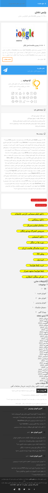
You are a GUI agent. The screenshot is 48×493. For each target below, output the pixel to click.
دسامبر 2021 (43, 356)
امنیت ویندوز (27, 150)
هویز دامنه (44, 386)
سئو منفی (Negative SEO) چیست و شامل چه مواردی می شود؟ (29, 173)
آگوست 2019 (43, 374)
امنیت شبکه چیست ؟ (35, 150)
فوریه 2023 (43, 345)
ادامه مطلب (7, 59)
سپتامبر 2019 (43, 372)
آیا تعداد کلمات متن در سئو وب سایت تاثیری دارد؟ (30, 444)
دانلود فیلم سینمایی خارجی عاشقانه (29, 214)
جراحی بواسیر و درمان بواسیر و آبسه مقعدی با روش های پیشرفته (29, 121)
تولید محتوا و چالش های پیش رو (23, 160)
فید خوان (19, 485)
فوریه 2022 (43, 352)
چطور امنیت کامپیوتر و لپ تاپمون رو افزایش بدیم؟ (25, 186)
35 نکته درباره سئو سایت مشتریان (19, 140)
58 (45, 289)
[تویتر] (24, 489)
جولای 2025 (43, 319)
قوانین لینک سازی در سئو (11, 178)
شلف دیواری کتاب (7, 176)
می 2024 (44, 330)
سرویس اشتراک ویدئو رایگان (32, 231)
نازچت (28, 386)
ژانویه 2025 (43, 321)
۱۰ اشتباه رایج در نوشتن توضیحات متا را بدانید (31, 441)
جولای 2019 (43, 376)
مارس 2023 (43, 343)
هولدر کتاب (31, 184)
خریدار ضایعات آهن (18, 386)
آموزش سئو (40, 59)
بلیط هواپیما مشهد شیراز (34, 271)
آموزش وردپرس (41, 303)
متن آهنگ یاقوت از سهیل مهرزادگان (36, 118)
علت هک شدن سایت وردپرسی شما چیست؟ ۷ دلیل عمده (31, 178)
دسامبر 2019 (43, 370)
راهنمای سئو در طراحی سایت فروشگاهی (35, 166)
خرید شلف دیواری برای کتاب (38, 116)
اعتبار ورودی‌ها (29, 148)
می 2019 (44, 378)
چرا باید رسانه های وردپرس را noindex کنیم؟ (32, 424)
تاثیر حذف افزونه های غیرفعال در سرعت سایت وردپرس (27, 155)
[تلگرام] (14, 489)
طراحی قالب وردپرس (33, 485)
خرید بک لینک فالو (41, 205)
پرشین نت (24, 485)
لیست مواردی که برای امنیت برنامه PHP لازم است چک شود (30, 181)
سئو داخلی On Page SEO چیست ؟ (14, 171)
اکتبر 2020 (44, 365)
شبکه (13, 176)
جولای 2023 (43, 334)
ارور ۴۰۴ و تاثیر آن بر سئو (39, 148)
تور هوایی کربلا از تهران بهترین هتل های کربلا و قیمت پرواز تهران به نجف (27, 124)
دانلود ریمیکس (38, 220)
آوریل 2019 (44, 381)
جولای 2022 (43, 347)
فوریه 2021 (43, 363)
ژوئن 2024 (44, 328)
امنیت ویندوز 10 (19, 150)
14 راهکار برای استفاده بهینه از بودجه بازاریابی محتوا (30, 451)
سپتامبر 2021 (43, 359)
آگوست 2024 (43, 323)
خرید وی (40, 260)
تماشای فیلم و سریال (35, 225)
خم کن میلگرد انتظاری (35, 277)
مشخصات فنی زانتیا (40, 126)
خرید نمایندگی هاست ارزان (33, 248)
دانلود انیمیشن (38, 237)
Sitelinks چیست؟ (23, 142)
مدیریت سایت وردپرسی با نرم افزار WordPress (30, 420)
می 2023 (44, 339)
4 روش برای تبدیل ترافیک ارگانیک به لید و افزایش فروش (28, 438)
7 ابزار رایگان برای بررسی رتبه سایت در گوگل (32, 447)
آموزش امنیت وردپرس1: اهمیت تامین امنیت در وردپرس (17, 145)
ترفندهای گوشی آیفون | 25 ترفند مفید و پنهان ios (29, 158)
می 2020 (44, 367)
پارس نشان (32, 479)
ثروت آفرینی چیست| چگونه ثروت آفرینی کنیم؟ (23, 391)
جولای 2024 (43, 325)
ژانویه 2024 (43, 332)
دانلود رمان (35, 386)
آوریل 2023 (44, 341)
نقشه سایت (13, 485)
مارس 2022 (43, 350)
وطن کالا (40, 254)
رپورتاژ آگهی (42, 312)
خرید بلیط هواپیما (37, 265)
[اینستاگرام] (19, 489)
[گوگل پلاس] (29, 489)
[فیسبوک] (34, 489)
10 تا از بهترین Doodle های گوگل (33, 45)
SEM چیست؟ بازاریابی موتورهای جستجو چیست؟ (34, 395)
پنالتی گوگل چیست (24, 184)
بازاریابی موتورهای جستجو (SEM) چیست (31, 153)
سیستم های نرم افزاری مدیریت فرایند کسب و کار (27, 176)
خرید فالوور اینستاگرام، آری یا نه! (13, 163)
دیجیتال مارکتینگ (40, 307)
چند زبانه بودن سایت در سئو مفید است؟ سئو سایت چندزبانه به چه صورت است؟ (27, 399)
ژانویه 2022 (43, 354)
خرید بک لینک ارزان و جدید (39, 200)
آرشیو (25, 409)
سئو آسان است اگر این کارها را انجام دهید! (18, 168)
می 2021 (44, 361)
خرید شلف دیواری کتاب (27, 163)
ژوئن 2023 (44, 336)
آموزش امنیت (41, 293)
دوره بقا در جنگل (37, 242)
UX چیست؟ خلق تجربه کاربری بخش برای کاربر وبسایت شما (28, 414)
